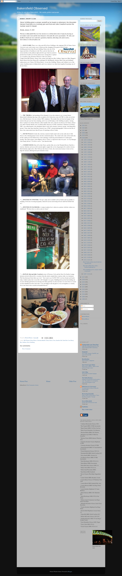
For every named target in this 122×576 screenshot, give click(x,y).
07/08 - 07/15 (87, 201)
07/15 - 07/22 (87, 198)
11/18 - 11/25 (87, 154)
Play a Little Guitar (87, 409)
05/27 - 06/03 (87, 215)
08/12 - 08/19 (87, 189)
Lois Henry (71, 340)
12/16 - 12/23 (87, 144)
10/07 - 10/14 (87, 169)
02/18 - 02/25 (87, 247)
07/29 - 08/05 (87, 193)
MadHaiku (85, 407)
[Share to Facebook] (50, 338)
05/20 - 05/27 (87, 218)
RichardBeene (85, 319)
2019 (83, 135)
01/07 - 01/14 (87, 274)
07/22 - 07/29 (87, 196)
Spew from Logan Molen (88, 365)
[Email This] (45, 338)
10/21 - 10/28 (87, 164)
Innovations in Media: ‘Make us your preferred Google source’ (90, 367)
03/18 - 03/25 (87, 240)
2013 (83, 287)
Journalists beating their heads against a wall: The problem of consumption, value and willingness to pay (91, 380)
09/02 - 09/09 (87, 181)
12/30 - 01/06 (87, 140)
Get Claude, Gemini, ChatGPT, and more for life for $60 (90, 354)
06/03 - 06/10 (87, 213)
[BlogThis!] (47, 338)
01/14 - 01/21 (87, 260)
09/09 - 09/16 (87, 179)
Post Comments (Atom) (32, 385)
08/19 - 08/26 (87, 186)
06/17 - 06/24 (87, 208)
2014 (83, 284)
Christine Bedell (41, 340)
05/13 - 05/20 (87, 220)
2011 (83, 291)
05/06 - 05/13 (87, 223)
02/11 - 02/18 (87, 250)
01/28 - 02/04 (87, 255)
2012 (83, 289)
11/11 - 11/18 (87, 157)
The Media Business (87, 378)
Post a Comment (26, 349)
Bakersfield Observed (32, 8)
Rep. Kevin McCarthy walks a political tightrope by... (90, 266)
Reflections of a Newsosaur (89, 386)
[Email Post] (42, 338)
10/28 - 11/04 (87, 162)
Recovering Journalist (88, 394)
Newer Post (24, 381)
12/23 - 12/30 (87, 142)
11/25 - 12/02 (87, 152)
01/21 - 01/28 (87, 257)
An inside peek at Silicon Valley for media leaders (90, 388)
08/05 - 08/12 (87, 191)
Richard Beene (85, 316)
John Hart (65, 340)
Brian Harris (33, 340)
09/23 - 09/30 (87, 174)
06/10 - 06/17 (87, 211)
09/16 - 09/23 (87, 176)
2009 (83, 296)
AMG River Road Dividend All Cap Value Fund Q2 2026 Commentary (90, 346)
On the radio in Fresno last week (89, 402)
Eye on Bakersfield (87, 401)
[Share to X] (49, 338)
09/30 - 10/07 (87, 171)
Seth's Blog (85, 372)
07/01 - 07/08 (87, 203)
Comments (85, 309)
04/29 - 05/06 (87, 225)
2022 (83, 128)
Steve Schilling (31, 342)
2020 (83, 133)
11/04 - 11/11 (87, 159)
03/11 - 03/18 (87, 242)
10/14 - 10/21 (87, 167)
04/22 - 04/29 (87, 228)
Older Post (72, 381)
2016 (83, 279)
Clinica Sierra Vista (50, 340)
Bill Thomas (27, 340)
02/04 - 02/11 (87, 252)
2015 (83, 282)
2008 (83, 299)
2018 (83, 137)
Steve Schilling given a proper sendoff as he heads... (92, 270)
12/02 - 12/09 (87, 149)
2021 (83, 130)
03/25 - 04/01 (87, 238)
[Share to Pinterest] (52, 338)
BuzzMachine (85, 359)
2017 (83, 277)
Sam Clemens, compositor (88, 360)
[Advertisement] (48, 366)
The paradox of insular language (89, 373)
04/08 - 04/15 (87, 233)
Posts (83, 306)
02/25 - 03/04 (87, 245)
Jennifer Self (59, 340)
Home (48, 381)
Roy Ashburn (23, 342)
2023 (83, 125)
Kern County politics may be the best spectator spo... (92, 262)
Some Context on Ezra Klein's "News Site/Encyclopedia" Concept (90, 396)
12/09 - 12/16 (87, 147)
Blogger (70, 571)
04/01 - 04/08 (87, 235)
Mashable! (85, 352)
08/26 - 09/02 (87, 184)
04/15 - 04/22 (87, 230)
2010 (83, 294)
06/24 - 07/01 (87, 206)
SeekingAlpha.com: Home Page (90, 345)
